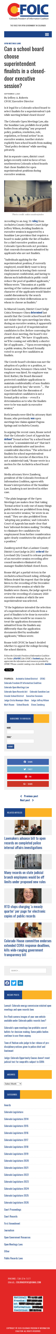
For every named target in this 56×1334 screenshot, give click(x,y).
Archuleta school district (27, 678)
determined (36, 312)
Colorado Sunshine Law (39, 691)
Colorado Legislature (13, 1112)
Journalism (9, 1230)
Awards (7, 1105)
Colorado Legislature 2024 (16, 1188)
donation (48, 663)
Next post (25, 800)
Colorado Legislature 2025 (16, 1195)
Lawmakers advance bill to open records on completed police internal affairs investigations (25, 842)
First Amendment (12, 1223)
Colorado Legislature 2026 (16, 1202)
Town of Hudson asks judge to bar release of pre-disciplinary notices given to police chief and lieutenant (26, 1046)
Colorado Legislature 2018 (16, 1147)
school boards (23, 704)
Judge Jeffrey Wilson (40, 700)
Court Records (10, 1216)
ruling (35, 221)
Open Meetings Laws (12, 43)
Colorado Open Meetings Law (16, 687)
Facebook (36, 658)
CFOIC (42, 678)
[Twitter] (13, 983)
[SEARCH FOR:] (28, 970)
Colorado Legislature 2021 (16, 1167)
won (32, 418)
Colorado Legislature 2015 (16, 1126)
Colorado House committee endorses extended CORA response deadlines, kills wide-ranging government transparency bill (27, 947)
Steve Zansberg (38, 704)
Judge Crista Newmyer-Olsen (16, 700)
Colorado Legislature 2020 (16, 1160)
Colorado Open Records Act (15, 691)
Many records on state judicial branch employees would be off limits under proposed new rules (25, 877)
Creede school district (14, 695)
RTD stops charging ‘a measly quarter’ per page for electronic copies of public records (24, 911)
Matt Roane (9, 704)
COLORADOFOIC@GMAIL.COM (28, 1282)
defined (8, 439)
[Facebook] (7, 983)
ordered (40, 551)
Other (7, 1251)
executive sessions (34, 695)
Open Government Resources (17, 1237)
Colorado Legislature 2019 (16, 1154)
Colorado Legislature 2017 (16, 1140)
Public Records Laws (13, 1258)
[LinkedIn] (20, 983)
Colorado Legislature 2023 (16, 1181)
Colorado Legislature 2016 (16, 1133)
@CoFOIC (16, 658)
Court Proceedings (12, 1209)
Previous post (31, 796)
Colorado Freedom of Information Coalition (22, 682)
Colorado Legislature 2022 (16, 1175)
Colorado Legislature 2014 (16, 1119)
